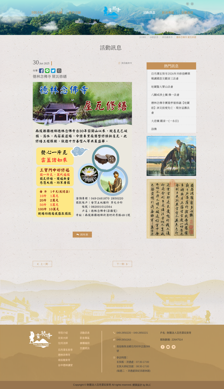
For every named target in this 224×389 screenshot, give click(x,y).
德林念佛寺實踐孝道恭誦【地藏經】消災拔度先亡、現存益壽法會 (170, 108)
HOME (142, 37)
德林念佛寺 (64, 355)
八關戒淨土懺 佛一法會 (165, 95)
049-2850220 (124, 333)
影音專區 (85, 338)
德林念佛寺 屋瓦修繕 (186, 37)
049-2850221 (140, 333)
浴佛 (154, 129)
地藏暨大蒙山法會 (162, 87)
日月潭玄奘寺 (65, 350)
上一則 (44, 264)
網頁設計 (137, 385)
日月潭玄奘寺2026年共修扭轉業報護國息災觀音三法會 (170, 75)
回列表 (84, 234)
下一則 (120, 264)
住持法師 (63, 343)
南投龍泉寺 (167, 37)
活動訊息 (85, 333)
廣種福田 (85, 343)
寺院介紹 (63, 333)
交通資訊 (85, 348)
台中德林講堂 (65, 365)
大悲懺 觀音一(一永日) (165, 121)
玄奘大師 (63, 338)
